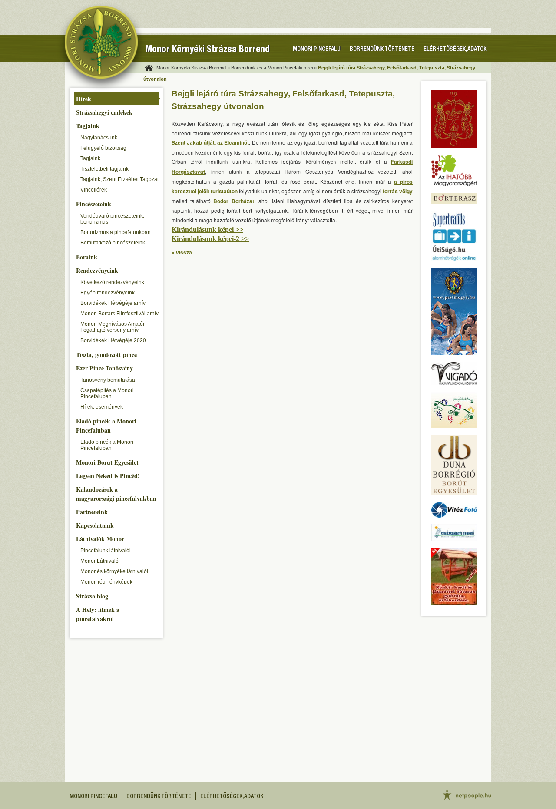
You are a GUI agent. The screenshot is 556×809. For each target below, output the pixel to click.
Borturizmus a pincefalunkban (115, 232)
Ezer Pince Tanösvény (104, 368)
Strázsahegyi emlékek (104, 112)
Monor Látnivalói (100, 561)
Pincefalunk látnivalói (105, 551)
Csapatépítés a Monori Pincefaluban (107, 393)
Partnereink (92, 511)
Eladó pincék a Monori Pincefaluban (106, 425)
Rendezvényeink (97, 270)
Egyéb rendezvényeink (107, 293)
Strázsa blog (92, 596)
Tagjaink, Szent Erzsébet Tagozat (119, 179)
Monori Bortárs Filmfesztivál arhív (119, 313)
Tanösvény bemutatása (107, 380)
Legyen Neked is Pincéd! (108, 475)
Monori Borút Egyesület (107, 462)
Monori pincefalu (317, 49)
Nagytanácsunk (98, 138)
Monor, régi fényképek (106, 582)
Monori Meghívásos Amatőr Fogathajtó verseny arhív (112, 327)
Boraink (86, 256)
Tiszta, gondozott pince (106, 354)
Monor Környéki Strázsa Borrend (208, 50)
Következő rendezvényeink (112, 282)
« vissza (182, 252)
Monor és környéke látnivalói (114, 571)
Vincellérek (93, 190)
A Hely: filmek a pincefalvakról (97, 614)
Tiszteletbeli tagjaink (104, 169)
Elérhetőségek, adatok (455, 49)
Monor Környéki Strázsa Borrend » (193, 67)
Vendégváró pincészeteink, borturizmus (112, 219)
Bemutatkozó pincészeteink (112, 243)
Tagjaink (87, 125)
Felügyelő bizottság (103, 148)
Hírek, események (101, 407)
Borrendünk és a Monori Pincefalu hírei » (274, 67)
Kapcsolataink (95, 525)
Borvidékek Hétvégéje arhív (113, 303)
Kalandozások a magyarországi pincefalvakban (116, 494)
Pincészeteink (93, 203)
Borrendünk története (382, 49)
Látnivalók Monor (100, 538)
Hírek (83, 98)
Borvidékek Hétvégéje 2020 (113, 340)
